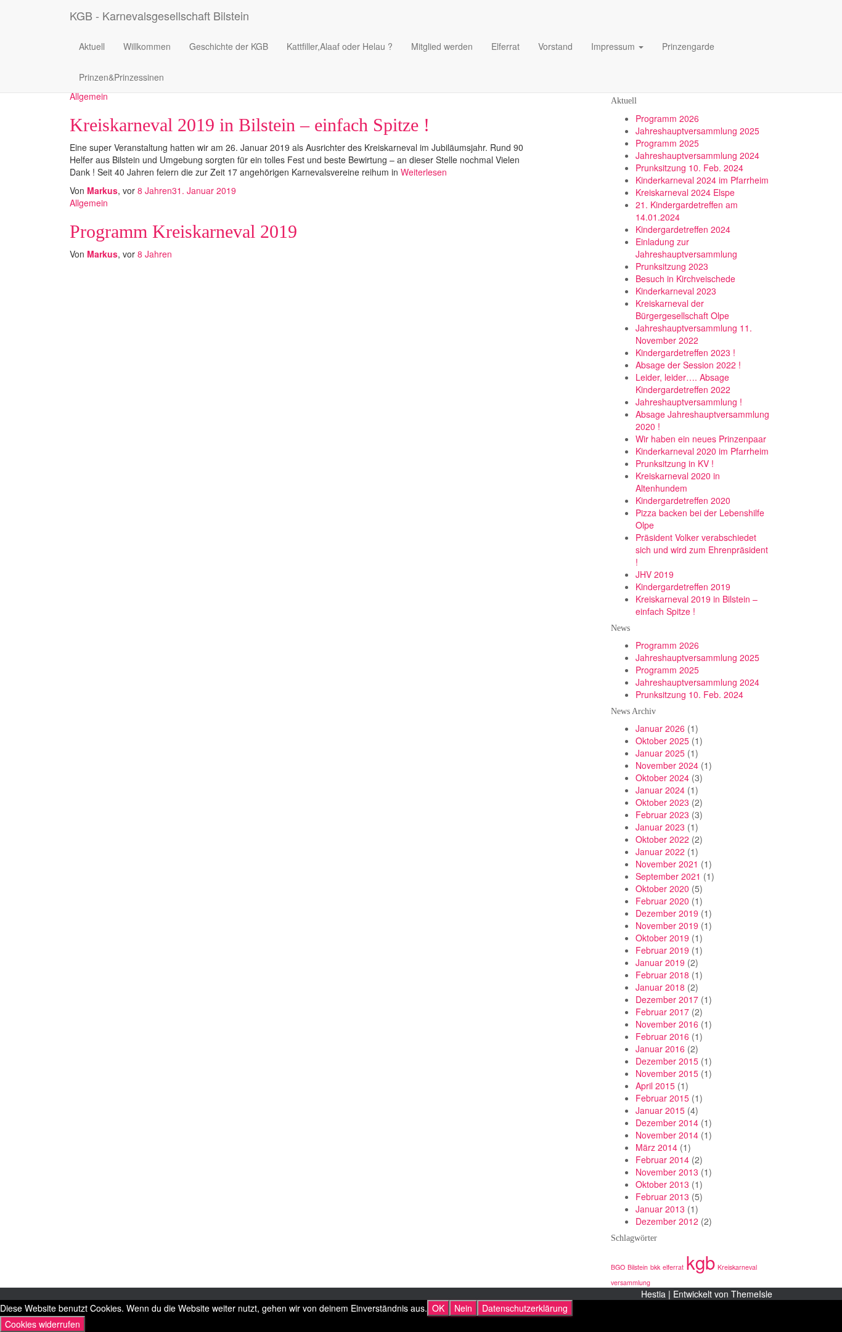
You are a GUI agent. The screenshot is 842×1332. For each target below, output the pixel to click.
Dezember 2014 (667, 1122)
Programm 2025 (667, 143)
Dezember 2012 (667, 1221)
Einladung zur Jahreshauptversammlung (686, 247)
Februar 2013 (662, 1196)
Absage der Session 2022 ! (688, 365)
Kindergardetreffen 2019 (683, 586)
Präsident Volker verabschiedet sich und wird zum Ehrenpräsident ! (702, 549)
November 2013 (667, 1172)
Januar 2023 (660, 827)
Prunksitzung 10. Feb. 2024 (689, 167)
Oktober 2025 (662, 740)
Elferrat (505, 46)
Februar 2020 (662, 901)
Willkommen (147, 46)
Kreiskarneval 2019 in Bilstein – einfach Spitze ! (250, 125)
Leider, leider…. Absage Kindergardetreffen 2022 (683, 383)
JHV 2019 (655, 574)
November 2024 (667, 765)
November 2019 (667, 925)
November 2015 (667, 1073)
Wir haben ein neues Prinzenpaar (701, 438)
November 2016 (667, 1024)
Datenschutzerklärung (525, 1308)
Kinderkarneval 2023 (676, 291)
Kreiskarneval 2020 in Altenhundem (678, 481)
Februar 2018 (662, 975)
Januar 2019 (660, 962)
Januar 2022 (660, 851)
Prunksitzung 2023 (672, 266)
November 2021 (667, 864)
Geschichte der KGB (228, 46)
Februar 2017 (662, 1011)
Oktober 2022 (662, 839)
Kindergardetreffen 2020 (683, 500)
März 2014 (656, 1147)
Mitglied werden (442, 46)
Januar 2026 (660, 728)
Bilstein (637, 1267)
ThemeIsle (751, 1294)
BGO (618, 1267)
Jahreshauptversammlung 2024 (697, 155)
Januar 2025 (660, 753)
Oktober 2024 (662, 777)
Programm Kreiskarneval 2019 (183, 231)
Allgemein (89, 96)
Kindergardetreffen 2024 (683, 229)
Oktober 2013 (662, 1184)
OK (438, 1308)
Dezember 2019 (667, 913)
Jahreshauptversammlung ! (689, 402)
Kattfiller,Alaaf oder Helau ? (340, 46)
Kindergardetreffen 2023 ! (685, 352)
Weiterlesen (422, 172)
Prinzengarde (688, 46)
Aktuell (92, 46)
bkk (655, 1267)
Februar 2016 (662, 1036)
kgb (700, 1262)
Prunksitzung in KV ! (675, 463)
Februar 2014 (662, 1159)
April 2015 (655, 1085)
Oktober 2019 (662, 938)
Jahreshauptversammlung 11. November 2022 (694, 334)
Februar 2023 (662, 814)
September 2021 (668, 876)
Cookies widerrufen (42, 1324)
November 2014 (667, 1135)
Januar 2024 (660, 790)
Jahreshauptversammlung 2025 (697, 130)
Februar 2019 (662, 950)
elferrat (673, 1267)
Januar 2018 (660, 987)
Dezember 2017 (667, 999)
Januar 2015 (660, 1110)
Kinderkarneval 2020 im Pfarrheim (702, 451)
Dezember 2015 (667, 1061)
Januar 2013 (660, 1209)
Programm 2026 (667, 118)
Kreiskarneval (737, 1267)
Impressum (614, 46)
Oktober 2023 (662, 802)
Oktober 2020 (662, 888)
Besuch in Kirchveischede (685, 278)
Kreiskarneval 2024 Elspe (685, 192)
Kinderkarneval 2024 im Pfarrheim (702, 180)
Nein (463, 1308)
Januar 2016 (660, 1048)
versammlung (630, 1282)
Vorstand (555, 46)
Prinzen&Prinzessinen (121, 77)
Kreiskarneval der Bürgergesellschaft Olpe (682, 309)
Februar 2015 (662, 1098)
